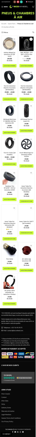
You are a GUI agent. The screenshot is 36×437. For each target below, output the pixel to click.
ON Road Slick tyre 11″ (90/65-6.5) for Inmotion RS (9, 121)
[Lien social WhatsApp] (21, 1)
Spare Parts (11, 23)
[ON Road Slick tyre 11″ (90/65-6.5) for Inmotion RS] (9, 110)
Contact (7, 434)
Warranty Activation (7, 411)
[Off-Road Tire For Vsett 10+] (26, 110)
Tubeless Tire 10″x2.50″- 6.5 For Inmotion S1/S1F (9, 188)
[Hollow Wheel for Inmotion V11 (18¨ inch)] (9, 44)
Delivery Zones (6, 407)
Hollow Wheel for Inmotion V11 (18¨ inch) (9, 54)
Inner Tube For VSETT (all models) (26, 222)
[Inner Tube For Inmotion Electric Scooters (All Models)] (26, 177)
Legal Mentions (6, 414)
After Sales (4, 401)
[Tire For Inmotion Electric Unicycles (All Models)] (26, 77)
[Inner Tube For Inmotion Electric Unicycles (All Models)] (9, 213)
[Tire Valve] (9, 250)
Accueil (3, 23)
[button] (10, 65)
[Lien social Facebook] (13, 432)
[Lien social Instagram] (14, 1)
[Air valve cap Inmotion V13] (26, 250)
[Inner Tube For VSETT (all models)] (26, 213)
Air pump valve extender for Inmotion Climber (10, 292)
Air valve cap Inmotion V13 (26, 260)
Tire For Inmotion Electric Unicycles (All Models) (26, 88)
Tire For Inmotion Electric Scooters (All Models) (10, 88)
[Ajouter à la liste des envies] (14, 39)
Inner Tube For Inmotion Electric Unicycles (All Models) (9, 224)
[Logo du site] (19, 6)
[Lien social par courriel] (15, 432)
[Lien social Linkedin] (18, 432)
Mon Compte (5, 394)
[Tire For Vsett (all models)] (9, 144)
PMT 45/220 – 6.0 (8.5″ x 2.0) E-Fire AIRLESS (26, 54)
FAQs (3, 404)
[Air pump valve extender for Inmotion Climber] (9, 282)
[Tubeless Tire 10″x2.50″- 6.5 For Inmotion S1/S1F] (9, 177)
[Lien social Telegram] (23, 432)
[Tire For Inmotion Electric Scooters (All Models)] (9, 77)
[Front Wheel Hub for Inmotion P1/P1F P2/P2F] (26, 144)
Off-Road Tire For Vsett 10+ (26, 120)
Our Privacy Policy (7, 421)
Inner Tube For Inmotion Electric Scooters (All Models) (26, 189)
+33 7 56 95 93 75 (5, 1)
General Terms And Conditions (11, 418)
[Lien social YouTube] (18, 1)
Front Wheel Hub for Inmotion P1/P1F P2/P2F (26, 154)
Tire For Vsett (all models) (10, 154)
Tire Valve (9, 259)
